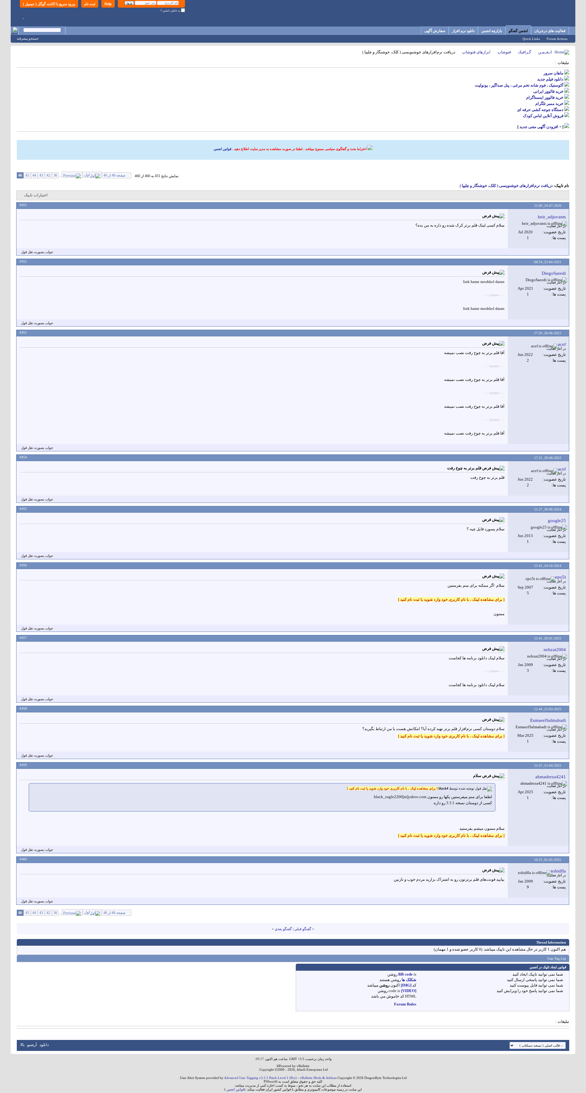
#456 (23, 565)
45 (27, 175)
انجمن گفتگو (518, 31)
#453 (23, 332)
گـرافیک (524, 52)
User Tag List (556, 958)
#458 (23, 708)
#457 (23, 638)
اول (87, 175)
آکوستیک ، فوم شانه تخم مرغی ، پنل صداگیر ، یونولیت (519, 85)
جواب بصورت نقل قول (37, 252)
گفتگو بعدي (283, 929)
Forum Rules (405, 1004)
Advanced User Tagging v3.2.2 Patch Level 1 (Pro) (260, 1078)
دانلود (44, 1044)
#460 (23, 859)
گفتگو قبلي (302, 929)
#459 (23, 765)
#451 (23, 205)
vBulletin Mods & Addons (318, 1078)
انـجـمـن (545, 52)
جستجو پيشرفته (28, 38)
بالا (22, 1044)
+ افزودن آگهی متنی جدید (540, 126)
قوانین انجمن (222, 149)
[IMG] (406, 985)
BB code (405, 974)
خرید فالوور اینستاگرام (544, 97)
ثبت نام (89, 4)
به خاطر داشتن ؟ (171, 10)
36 (55, 175)
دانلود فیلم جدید (550, 79)
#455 (23, 509)
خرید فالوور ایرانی (548, 91)
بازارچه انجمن (491, 31)
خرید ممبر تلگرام (549, 103)
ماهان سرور (553, 73)
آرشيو (32, 1044)
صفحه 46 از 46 (114, 175)
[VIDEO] (408, 990)
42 (48, 175)
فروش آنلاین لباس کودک (543, 115)
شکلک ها (409, 979)
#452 (23, 261)
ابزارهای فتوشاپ (476, 52)
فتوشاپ (504, 52)
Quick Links (531, 39)
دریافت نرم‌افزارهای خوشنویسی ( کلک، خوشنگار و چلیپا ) (506, 185)
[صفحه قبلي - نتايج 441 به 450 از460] (72, 175)
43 (41, 175)
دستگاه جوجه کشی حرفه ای (540, 109)
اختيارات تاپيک (36, 195)
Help (108, 4)
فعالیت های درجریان (550, 31)
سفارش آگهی (434, 31)
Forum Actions (557, 39)
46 (20, 175)
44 (34, 175)
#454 (23, 457)
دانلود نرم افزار (463, 31)
